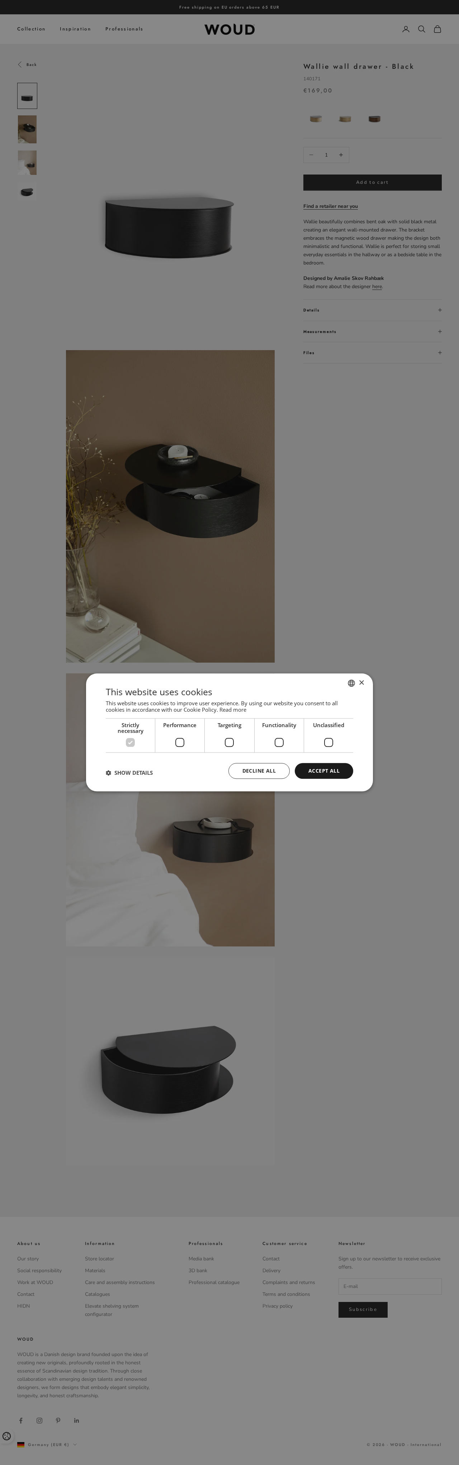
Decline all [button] (259, 770)
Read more (232, 709)
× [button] (361, 683)
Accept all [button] (324, 770)
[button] (129, 773)
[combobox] (351, 683)
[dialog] (229, 732)
